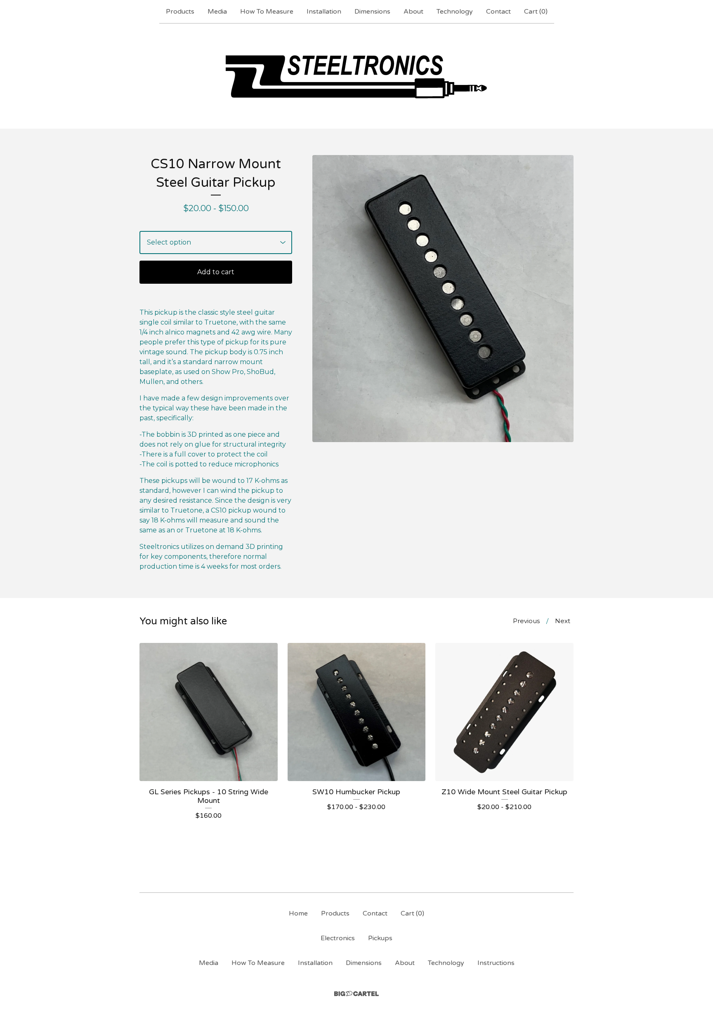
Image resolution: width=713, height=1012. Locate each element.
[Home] (357, 76)
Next (562, 621)
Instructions (496, 963)
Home (298, 913)
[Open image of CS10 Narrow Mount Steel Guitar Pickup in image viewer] (443, 298)
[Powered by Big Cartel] (356, 994)
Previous (526, 621)
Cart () (536, 11)
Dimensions (372, 11)
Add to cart (215, 272)
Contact (498, 11)
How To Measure (266, 11)
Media (217, 11)
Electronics (338, 938)
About (413, 11)
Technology (455, 11)
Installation (324, 11)
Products (180, 11)
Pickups (380, 938)
